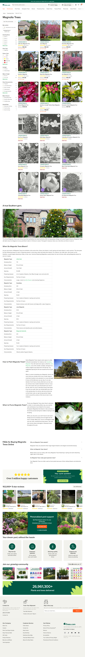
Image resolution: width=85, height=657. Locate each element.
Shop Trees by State (7, 632)
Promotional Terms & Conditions (50, 640)
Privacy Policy (46, 625)
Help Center (26, 630)
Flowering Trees (40, 8)
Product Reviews (6, 637)
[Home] (6, 5)
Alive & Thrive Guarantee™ (49, 628)
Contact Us (5, 615)
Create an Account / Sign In (29, 613)
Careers (4, 628)
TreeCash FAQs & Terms (28, 637)
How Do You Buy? (63, 480)
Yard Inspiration (6, 642)
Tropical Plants (57, 8)
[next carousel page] (82, 496)
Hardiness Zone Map (27, 635)
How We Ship (26, 632)
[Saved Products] (78, 5)
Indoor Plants (73, 8)
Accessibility (46, 635)
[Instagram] (65, 632)
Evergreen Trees (26, 8)
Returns (45, 630)
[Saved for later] (36, 22)
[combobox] (9, 21)
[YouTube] (75, 632)
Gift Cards (5, 635)
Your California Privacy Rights (50, 637)
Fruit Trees (17, 8)
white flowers (28, 280)
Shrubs (33, 8)
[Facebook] (72, 632)
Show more (5, 45)
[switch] (4, 27)
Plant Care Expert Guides (8, 630)
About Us (5, 625)
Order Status (26, 625)
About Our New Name (28, 640)
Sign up (77, 610)
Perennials (65, 8)
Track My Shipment (27, 611)
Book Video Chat (42, 526)
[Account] (76, 5)
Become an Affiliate (7, 640)
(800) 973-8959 (43, 530)
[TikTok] (68, 632)
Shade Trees (49, 8)
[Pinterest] (78, 632)
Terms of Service (47, 632)
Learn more (51, 1)
